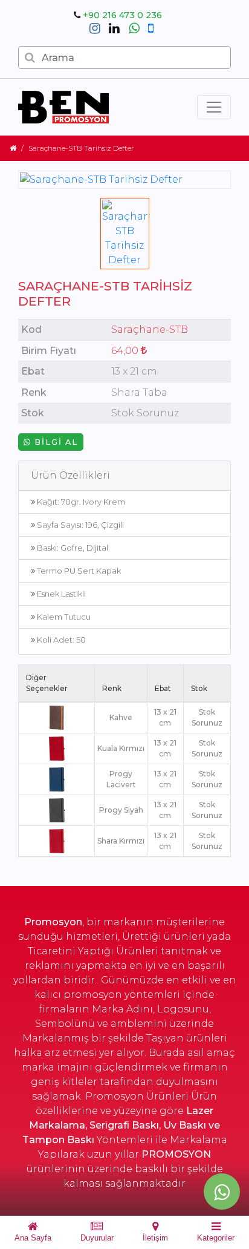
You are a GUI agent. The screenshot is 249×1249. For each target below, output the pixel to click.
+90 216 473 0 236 (122, 15)
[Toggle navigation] (214, 107)
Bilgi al (54, 442)
